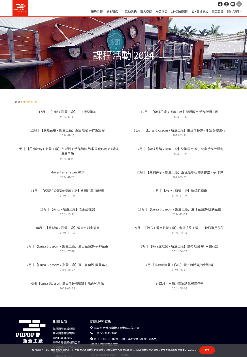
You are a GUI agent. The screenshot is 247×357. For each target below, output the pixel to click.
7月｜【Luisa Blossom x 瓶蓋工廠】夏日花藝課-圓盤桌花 (67, 264)
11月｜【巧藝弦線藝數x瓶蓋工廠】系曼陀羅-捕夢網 (67, 190)
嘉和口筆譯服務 (62, 338)
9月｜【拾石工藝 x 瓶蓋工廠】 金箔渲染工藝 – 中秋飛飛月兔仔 (179, 227)
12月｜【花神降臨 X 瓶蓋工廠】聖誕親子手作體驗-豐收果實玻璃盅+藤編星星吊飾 (67, 151)
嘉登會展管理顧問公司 (66, 342)
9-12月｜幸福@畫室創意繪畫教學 (179, 283)
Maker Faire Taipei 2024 (67, 172)
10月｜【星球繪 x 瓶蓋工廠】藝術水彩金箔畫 (67, 227)
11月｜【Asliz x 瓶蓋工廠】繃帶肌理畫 (179, 190)
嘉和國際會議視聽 (64, 333)
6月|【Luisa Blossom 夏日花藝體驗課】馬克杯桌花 (67, 283)
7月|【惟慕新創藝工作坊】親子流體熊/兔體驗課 (180, 264)
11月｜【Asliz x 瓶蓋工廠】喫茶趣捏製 (67, 209)
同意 (207, 350)
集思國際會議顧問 (64, 328)
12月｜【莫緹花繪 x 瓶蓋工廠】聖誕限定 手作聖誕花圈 (179, 111)
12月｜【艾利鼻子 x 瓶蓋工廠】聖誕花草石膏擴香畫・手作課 (179, 172)
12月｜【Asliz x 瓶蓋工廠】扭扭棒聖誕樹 (68, 111)
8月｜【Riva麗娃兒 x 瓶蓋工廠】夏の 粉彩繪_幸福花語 (179, 246)
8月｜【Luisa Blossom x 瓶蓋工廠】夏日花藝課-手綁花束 (67, 246)
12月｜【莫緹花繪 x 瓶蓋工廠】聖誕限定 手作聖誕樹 (67, 130)
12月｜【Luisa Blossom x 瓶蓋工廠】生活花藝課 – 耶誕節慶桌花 (179, 130)
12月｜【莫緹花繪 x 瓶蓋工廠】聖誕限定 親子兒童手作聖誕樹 (179, 148)
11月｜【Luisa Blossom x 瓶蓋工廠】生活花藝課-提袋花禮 (179, 209)
